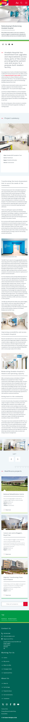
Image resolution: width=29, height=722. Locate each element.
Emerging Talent (8, 669)
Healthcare (4, 618)
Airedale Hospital (12, 618)
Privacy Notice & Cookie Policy (8, 711)
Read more (8, 510)
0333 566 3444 (7, 633)
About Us (6, 683)
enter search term (21, 3)
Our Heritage (7, 687)
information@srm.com (9, 636)
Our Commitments (8, 694)
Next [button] (17, 459)
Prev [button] (11, 459)
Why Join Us (6, 661)
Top (26, 719)
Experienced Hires (8, 672)
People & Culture (8, 691)
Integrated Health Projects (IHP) (12, 75)
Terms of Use (4, 709)
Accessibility (4, 713)
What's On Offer (7, 665)
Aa (17, 2)
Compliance (6, 698)
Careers (5, 657)
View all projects (12, 604)
